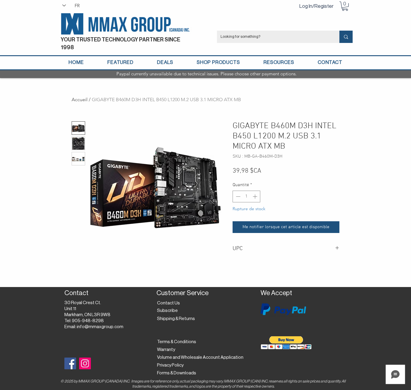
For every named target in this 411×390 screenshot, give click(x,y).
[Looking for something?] (346, 37)
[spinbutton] (247, 196)
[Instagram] (85, 363)
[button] (345, 6)
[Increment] (256, 196)
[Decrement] (237, 196)
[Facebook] (70, 363)
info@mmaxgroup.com (100, 327)
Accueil (80, 99)
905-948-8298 (88, 321)
